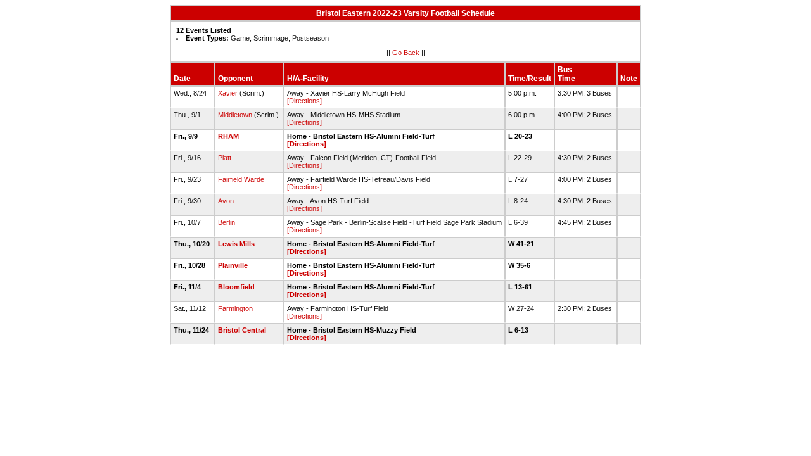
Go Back (405, 52)
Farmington (235, 308)
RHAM (228, 136)
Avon (226, 201)
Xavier (228, 93)
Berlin (226, 222)
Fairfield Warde (241, 179)
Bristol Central (242, 330)
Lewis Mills (236, 244)
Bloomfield (236, 287)
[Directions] (304, 100)
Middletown (235, 114)
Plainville (233, 265)
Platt (224, 158)
